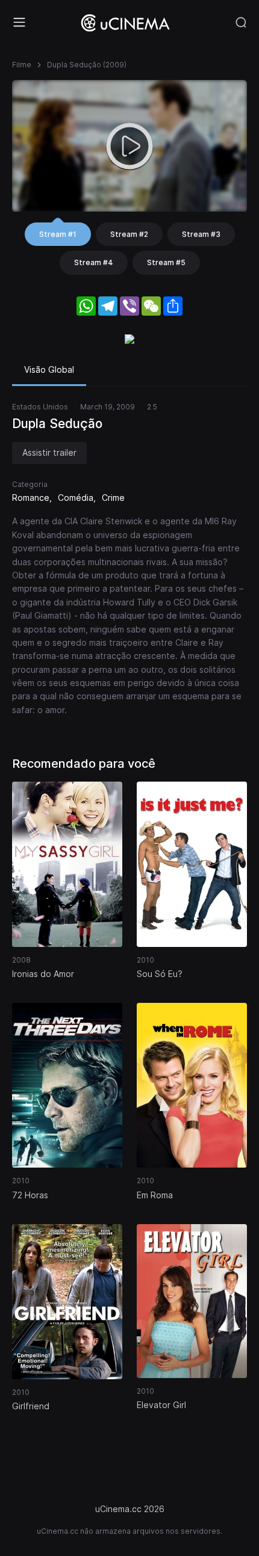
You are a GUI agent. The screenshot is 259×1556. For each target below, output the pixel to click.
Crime (113, 497)
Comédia (75, 497)
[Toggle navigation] (19, 22)
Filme (21, 64)
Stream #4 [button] (93, 262)
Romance (30, 497)
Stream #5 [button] (166, 262)
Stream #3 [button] (201, 234)
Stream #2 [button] (129, 234)
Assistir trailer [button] (49, 452)
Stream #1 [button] (57, 234)
